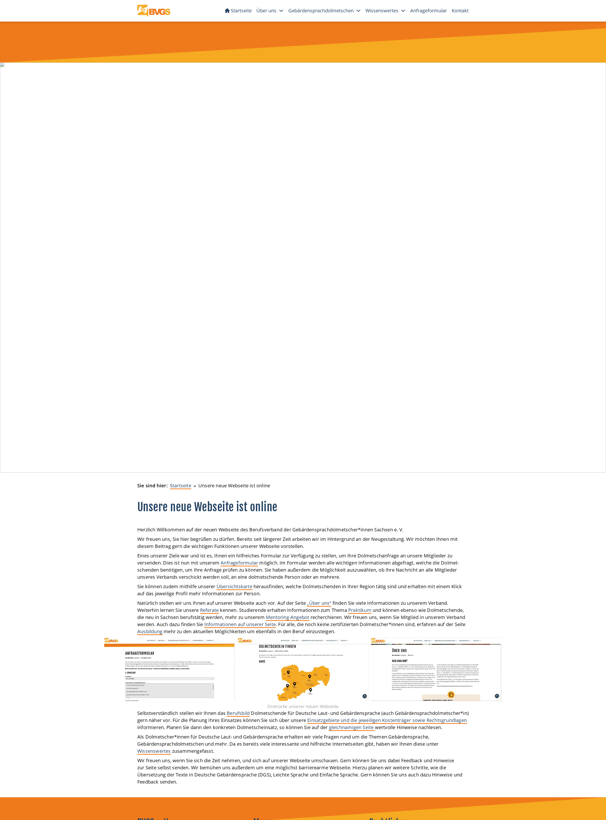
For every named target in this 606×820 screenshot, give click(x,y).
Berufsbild (238, 713)
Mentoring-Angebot (287, 617)
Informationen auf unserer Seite (240, 624)
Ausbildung (149, 631)
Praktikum (359, 610)
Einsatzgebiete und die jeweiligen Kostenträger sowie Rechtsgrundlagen (387, 720)
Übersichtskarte (234, 586)
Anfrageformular (428, 10)
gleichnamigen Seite (352, 727)
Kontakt (460, 10)
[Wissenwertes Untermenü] (403, 10)
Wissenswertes (154, 751)
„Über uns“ (319, 603)
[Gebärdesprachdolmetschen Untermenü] (358, 10)
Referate (209, 610)
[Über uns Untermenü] (281, 10)
